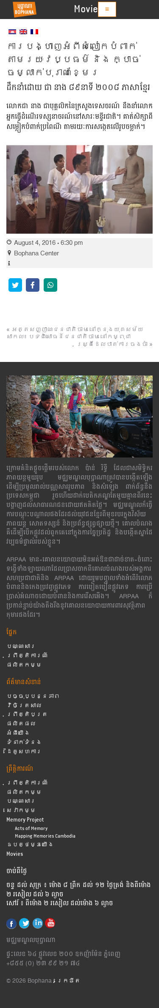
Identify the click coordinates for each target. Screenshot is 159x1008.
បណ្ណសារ (21, 646)
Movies (88, 9)
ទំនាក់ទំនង (24, 742)
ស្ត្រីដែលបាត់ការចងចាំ (112, 345)
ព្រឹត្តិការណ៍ (27, 656)
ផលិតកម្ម (24, 665)
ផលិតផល (21, 724)
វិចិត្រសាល (24, 706)
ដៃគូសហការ (24, 752)
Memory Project (25, 820)
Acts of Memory (31, 828)
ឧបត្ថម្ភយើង (30, 845)
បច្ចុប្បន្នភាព (33, 696)
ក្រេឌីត (69, 981)
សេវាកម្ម (21, 811)
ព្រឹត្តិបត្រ (27, 715)
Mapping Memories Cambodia (45, 836)
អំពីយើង (18, 733)
